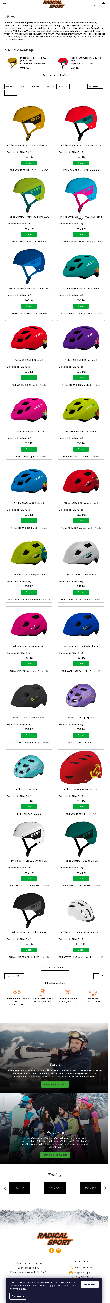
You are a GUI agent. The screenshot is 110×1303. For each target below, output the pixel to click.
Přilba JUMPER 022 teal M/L (76, 885)
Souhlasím (90, 1284)
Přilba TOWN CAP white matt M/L (76, 957)
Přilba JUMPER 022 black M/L (24, 957)
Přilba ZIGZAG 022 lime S (76, 456)
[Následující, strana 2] (96, 976)
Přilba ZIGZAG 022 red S (24, 385)
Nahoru (15, 976)
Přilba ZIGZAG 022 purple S (76, 385)
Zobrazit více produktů (54, 75)
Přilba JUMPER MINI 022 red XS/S (81, 170)
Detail (29, 163)
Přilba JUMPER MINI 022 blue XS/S (29, 313)
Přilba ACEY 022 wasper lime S (24, 599)
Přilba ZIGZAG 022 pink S (24, 456)
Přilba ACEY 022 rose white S (76, 599)
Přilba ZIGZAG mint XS (29, 814)
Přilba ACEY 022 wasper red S (76, 528)
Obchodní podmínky (28, 1268)
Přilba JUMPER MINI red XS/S (81, 814)
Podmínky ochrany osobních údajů (28, 1272)
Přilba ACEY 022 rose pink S (24, 671)
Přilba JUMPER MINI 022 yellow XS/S (29, 170)
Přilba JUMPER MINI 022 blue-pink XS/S (81, 242)
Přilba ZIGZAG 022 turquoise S (76, 313)
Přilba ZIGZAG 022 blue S (24, 528)
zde (23, 1288)
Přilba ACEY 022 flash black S (24, 742)
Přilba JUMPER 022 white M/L (24, 885)
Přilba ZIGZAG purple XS (81, 742)
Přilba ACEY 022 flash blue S (76, 671)
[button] (5, 1188)
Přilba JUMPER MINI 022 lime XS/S (29, 242)
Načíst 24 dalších (55, 967)
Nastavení (18, 1296)
